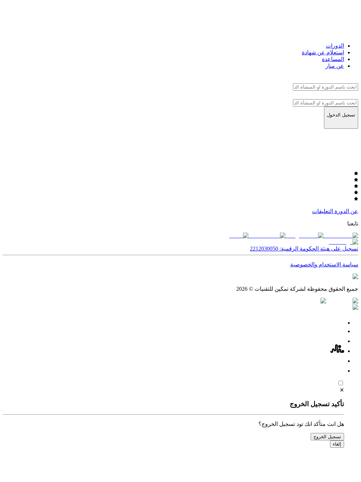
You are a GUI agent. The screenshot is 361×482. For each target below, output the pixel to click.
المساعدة (333, 59)
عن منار (334, 66)
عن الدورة (346, 211)
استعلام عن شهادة (323, 52)
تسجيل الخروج (327, 436)
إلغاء (337, 444)
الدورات (335, 46)
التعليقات (322, 211)
